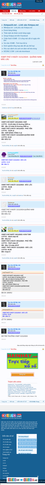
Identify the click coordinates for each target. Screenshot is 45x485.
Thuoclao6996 (18, 384)
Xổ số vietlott (6, 447)
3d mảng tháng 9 (23, 436)
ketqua (4, 468)
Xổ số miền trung (7, 442)
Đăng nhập (39, 1)
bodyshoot (10, 391)
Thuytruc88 (24, 391)
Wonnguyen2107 (21, 387)
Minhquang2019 (20, 386)
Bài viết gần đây (18, 13)
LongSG (15, 145)
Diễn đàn (14, 11)
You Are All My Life (6, 145)
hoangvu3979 (32, 389)
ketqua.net (5, 458)
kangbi (29, 391)
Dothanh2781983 (24, 389)
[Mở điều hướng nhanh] (43, 20)
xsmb (4, 460)
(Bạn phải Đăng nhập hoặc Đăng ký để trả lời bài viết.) (31, 345)
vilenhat (10, 390)
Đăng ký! (22, 374)
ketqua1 (5, 465)
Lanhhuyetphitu (27, 384)
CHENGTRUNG (21, 390)
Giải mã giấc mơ (7, 452)
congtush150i (28, 393)
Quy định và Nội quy (39, 481)
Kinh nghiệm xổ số (7, 449)
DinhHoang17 (17, 391)
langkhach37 (11, 384)
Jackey (14, 390)
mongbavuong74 (12, 387)
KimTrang (11, 107)
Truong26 (16, 389)
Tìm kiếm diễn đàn (7, 13)
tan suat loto (6, 473)
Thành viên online (14, 382)
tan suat (5, 470)
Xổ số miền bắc (7, 439)
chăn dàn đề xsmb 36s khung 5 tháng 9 (30, 443)
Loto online (32, 11)
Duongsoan (11, 389)
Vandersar (4, 107)
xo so (4, 463)
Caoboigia (22, 393)
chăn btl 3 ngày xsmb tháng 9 (27, 440)
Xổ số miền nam (7, 444)
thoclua (17, 393)
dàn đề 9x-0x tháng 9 (25, 453)
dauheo (34, 391)
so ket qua (5, 475)
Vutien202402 (11, 393)
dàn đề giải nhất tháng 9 (26, 450)
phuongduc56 (29, 387)
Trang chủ (5, 11)
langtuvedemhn (12, 386)
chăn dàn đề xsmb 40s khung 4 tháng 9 (30, 447)
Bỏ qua (38, 476)
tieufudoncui (28, 386)
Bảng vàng (23, 11)
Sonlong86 (28, 390)
